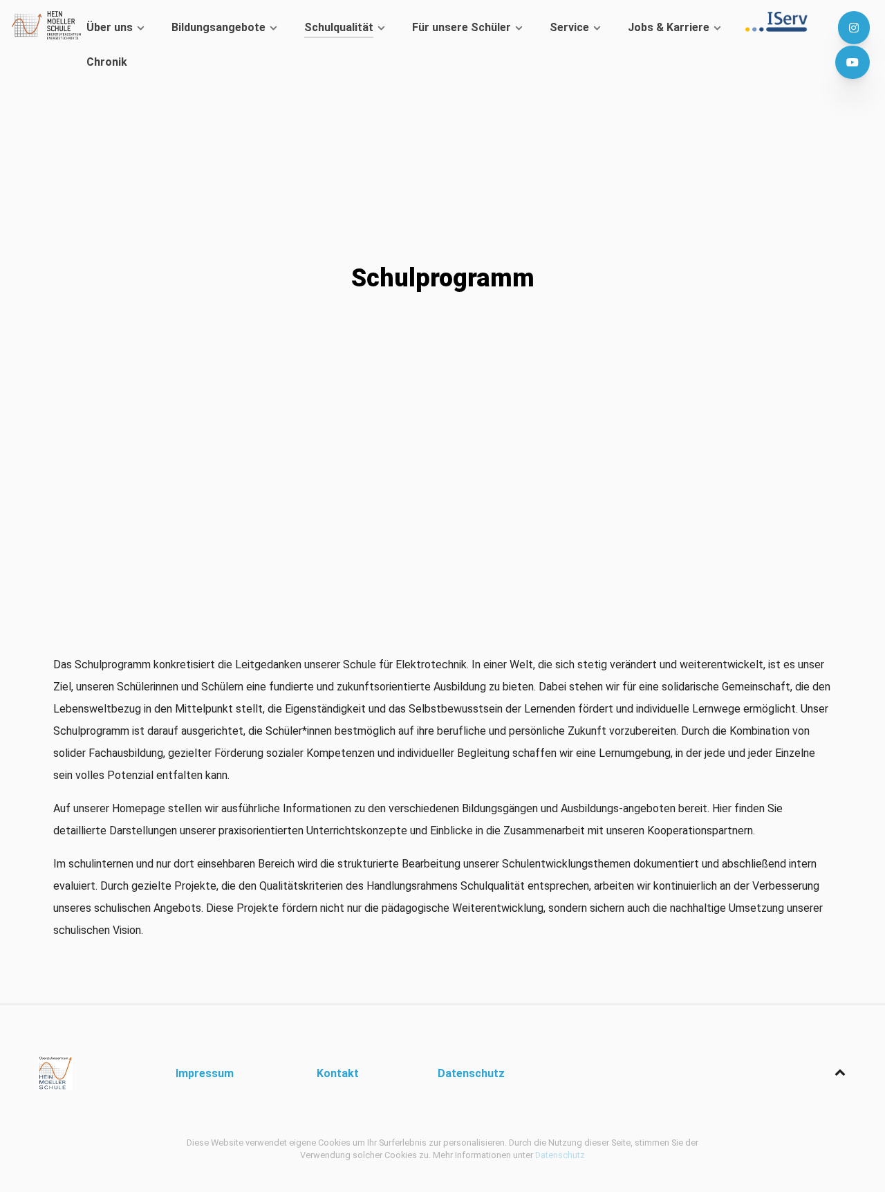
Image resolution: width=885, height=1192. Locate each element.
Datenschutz (560, 1155)
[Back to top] (839, 1072)
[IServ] (780, 21)
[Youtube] (852, 62)
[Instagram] (853, 28)
